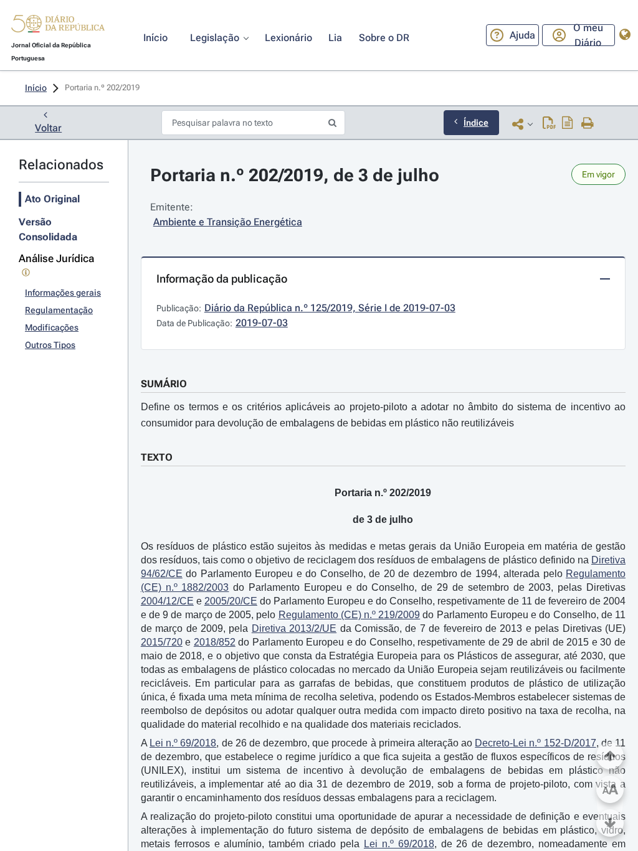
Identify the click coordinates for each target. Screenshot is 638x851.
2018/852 (215, 642)
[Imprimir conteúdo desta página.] (587, 124)
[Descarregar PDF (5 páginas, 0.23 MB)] (549, 124)
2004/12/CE (167, 601)
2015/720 (162, 642)
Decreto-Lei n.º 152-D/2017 (535, 743)
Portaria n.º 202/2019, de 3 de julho (294, 175)
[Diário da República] (58, 26)
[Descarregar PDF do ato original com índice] (567, 124)
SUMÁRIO (164, 384)
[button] (58, 25)
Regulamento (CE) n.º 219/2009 (350, 614)
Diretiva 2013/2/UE (294, 628)
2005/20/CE (230, 601)
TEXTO (157, 457)
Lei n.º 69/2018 (183, 743)
